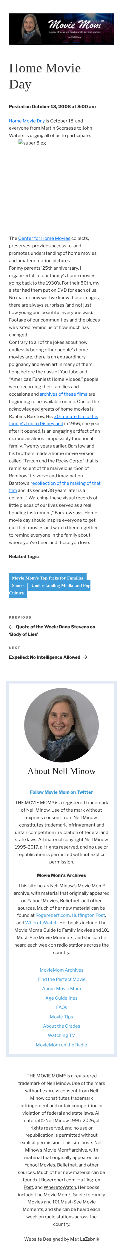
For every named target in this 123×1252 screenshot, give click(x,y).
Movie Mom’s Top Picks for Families (48, 578)
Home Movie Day (27, 121)
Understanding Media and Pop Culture (49, 589)
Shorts (18, 585)
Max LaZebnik (84, 1239)
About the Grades (61, 1026)
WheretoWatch (41, 922)
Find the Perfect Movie (62, 979)
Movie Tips (61, 1017)
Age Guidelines (61, 998)
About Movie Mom (61, 988)
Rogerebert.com (53, 915)
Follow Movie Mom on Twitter (61, 792)
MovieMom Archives (62, 970)
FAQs (61, 1007)
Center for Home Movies (44, 238)
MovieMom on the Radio (61, 1045)
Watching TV (61, 1035)
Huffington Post (88, 915)
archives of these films (63, 394)
